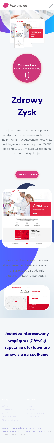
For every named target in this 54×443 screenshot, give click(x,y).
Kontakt (31, 410)
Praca (29, 406)
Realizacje (7, 410)
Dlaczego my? (9, 416)
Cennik (5, 413)
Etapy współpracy (10, 420)
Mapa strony (33, 416)
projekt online (27, 174)
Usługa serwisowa (35, 413)
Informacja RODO (17, 434)
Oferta (5, 406)
